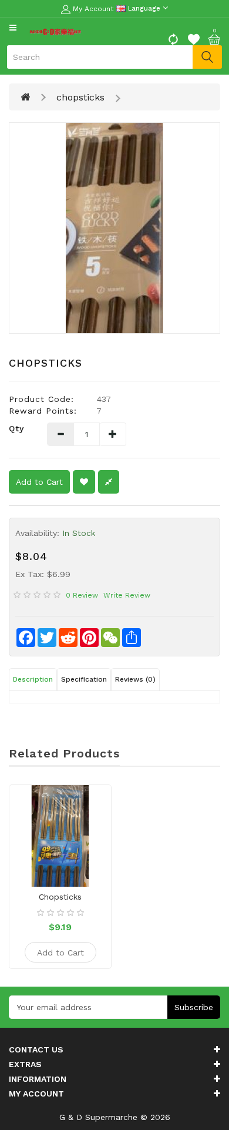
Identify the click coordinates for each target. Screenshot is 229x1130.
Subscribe (193, 1007)
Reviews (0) (135, 679)
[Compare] (173, 38)
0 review (82, 595)
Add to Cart (39, 482)
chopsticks (80, 97)
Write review (126, 595)
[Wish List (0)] (194, 38)
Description (33, 679)
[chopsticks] (114, 228)
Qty (16, 428)
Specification (84, 679)
